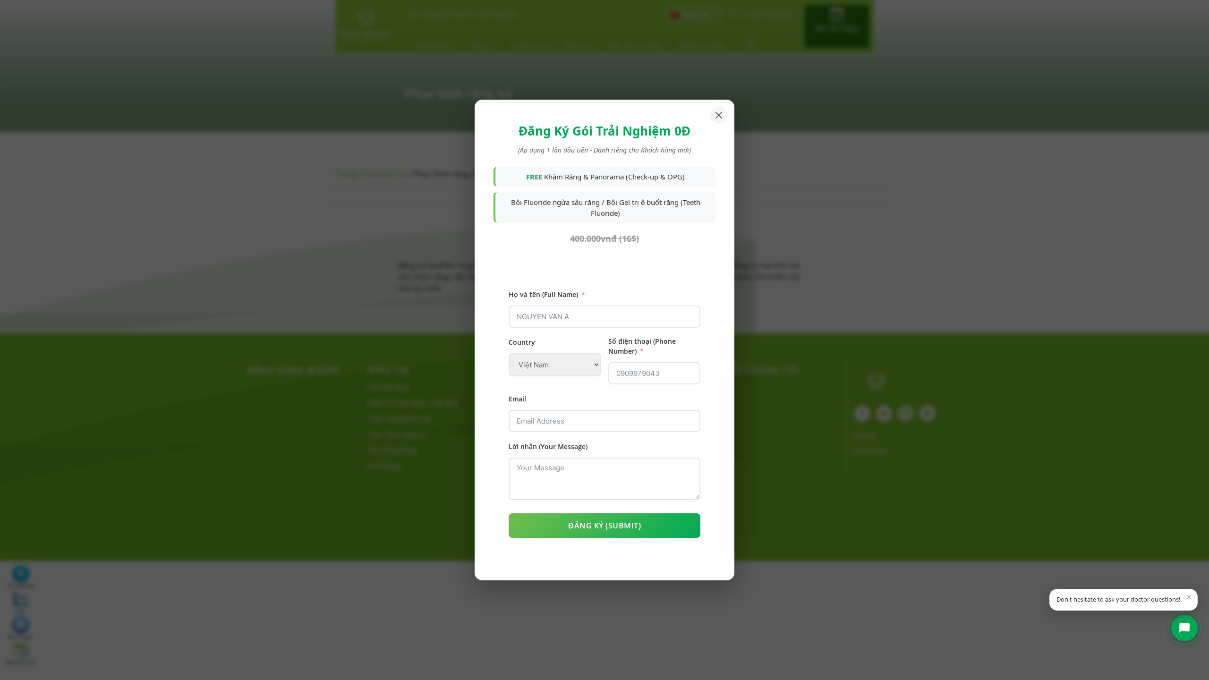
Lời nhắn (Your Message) (548, 446)
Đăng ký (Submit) (604, 525)
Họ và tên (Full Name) (543, 294)
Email (517, 398)
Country (522, 342)
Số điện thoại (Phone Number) (642, 346)
